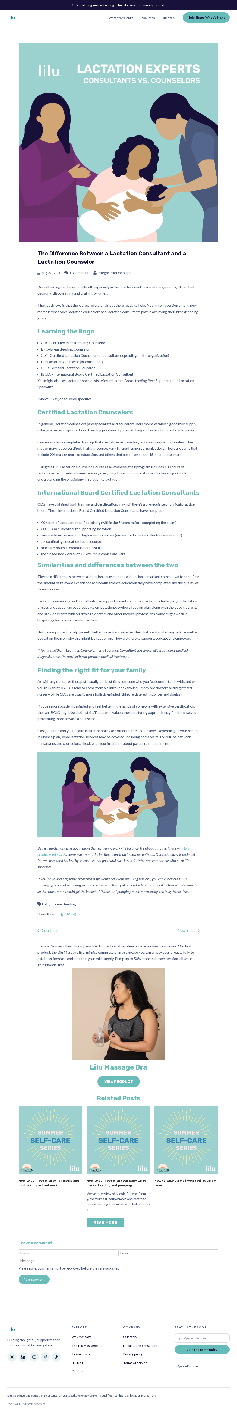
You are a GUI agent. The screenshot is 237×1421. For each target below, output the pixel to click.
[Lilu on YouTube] (34, 1357)
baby (46, 904)
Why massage (82, 1337)
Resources (147, 18)
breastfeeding (64, 904)
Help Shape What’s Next (206, 17)
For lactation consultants (141, 1346)
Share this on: (47, 914)
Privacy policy (133, 1354)
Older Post (49, 930)
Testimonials (81, 1354)
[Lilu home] (11, 17)
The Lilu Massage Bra (87, 1346)
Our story (168, 18)
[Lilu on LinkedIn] (23, 1357)
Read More (105, 1222)
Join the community (202, 1349)
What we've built (121, 18)
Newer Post (187, 930)
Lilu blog (77, 1363)
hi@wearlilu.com (186, 1366)
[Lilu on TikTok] (56, 1357)
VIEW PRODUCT (118, 1081)
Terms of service (135, 1363)
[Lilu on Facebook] (45, 1357)
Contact (78, 1371)
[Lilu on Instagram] (12, 1357)
